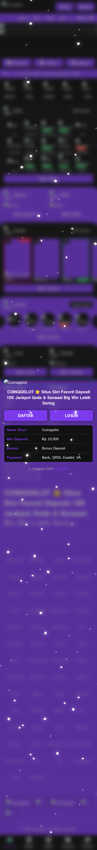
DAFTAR (25, 415)
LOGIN (71, 415)
